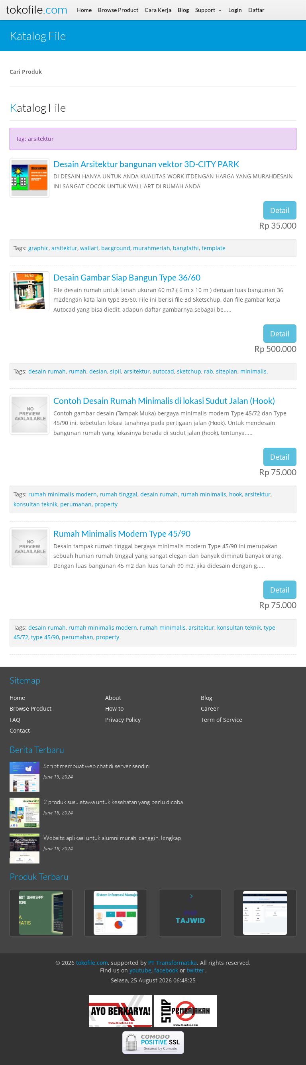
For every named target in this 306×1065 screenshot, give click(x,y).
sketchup (189, 371)
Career (210, 708)
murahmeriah (151, 248)
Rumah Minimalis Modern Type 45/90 (121, 533)
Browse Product (30, 708)
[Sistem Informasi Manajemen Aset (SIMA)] (115, 913)
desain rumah (47, 371)
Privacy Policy (123, 719)
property (106, 504)
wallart (89, 248)
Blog (206, 697)
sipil (115, 371)
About (113, 697)
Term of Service (221, 719)
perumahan (76, 504)
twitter (195, 970)
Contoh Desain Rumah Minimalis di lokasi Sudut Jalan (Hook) (164, 400)
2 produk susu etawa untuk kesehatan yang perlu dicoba (113, 801)
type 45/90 (45, 637)
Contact (20, 730)
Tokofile (36, 9)
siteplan (226, 371)
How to (114, 708)
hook (235, 494)
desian (98, 371)
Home (17, 697)
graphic (38, 248)
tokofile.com (92, 962)
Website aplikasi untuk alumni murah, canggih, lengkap (112, 837)
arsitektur (64, 248)
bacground (115, 248)
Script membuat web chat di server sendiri (96, 765)
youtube (140, 970)
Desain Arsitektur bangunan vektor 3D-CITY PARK (146, 164)
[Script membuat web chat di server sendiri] (26, 777)
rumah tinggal (118, 494)
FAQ (15, 719)
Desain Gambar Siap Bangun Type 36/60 (126, 277)
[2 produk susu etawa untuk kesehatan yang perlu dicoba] (26, 813)
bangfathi (186, 248)
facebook (166, 970)
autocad (163, 371)
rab (208, 371)
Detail (280, 210)
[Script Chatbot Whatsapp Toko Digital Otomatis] (41, 913)
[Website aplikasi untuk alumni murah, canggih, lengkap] (26, 848)
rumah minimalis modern (62, 494)
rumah (77, 371)
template (214, 248)
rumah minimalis (203, 494)
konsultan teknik (35, 504)
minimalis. (254, 371)
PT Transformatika (172, 962)
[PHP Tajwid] (190, 913)
